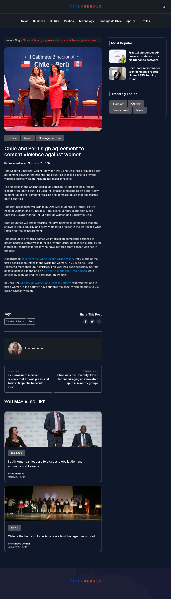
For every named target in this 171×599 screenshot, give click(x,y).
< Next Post (13, 371)
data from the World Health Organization (47, 258)
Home (9, 40)
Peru (31, 321)
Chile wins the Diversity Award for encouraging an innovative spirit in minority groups (77, 379)
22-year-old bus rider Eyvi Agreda (65, 270)
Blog (17, 40)
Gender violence (15, 321)
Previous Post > (90, 371)
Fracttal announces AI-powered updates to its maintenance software (144, 56)
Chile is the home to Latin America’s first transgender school (51, 536)
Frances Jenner (17, 163)
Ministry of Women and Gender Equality (45, 282)
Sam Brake (17, 473)
